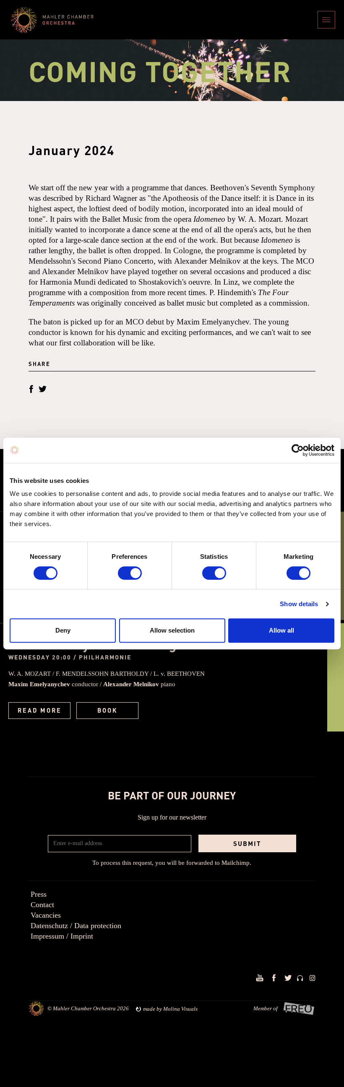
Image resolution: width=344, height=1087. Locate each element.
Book (107, 710)
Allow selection (172, 630)
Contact (42, 904)
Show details (299, 603)
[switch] (130, 573)
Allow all (281, 630)
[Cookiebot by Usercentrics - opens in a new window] (297, 450)
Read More (40, 710)
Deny (62, 630)
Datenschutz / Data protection (76, 925)
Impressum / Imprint (62, 936)
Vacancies (46, 915)
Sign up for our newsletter (172, 817)
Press (39, 894)
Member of (265, 1008)
